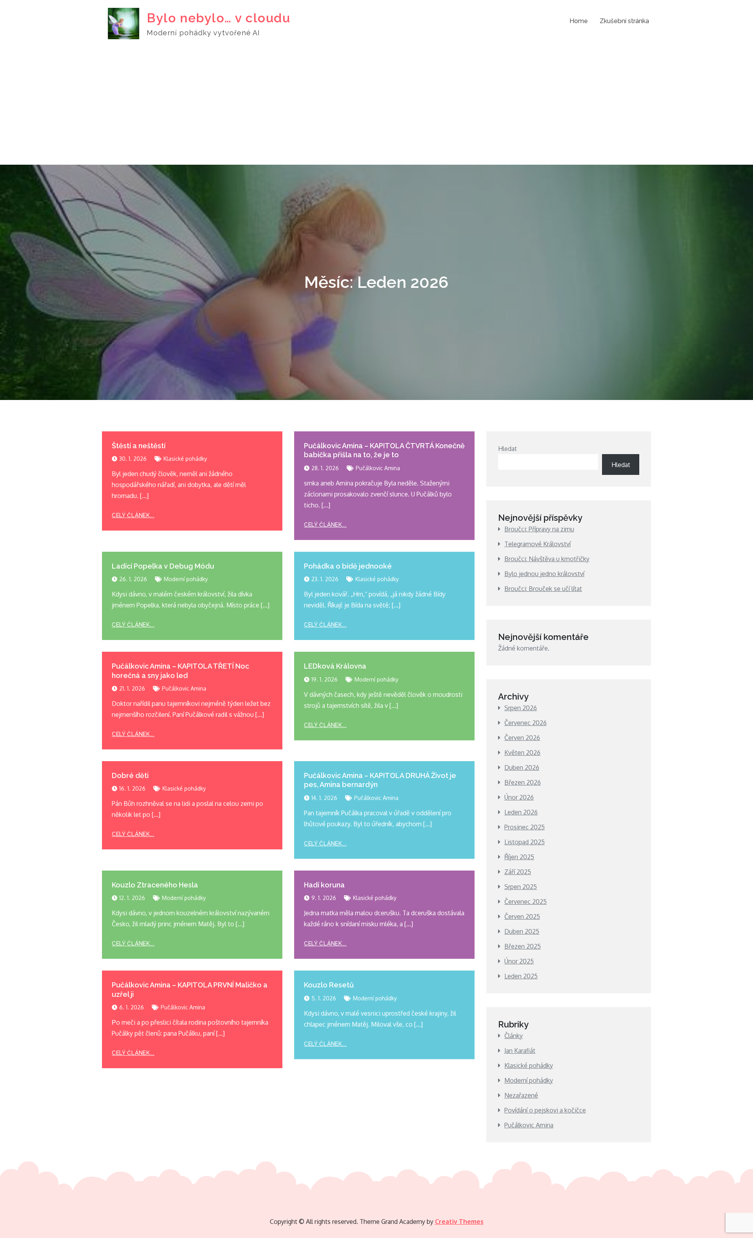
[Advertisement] (376, 106)
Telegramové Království (537, 544)
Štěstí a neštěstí (139, 446)
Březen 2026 (522, 782)
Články (513, 1036)
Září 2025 (517, 872)
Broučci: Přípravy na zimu (539, 529)
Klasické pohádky (185, 458)
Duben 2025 (521, 931)
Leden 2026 (521, 812)
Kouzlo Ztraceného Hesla (155, 885)
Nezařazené (521, 1095)
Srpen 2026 (520, 708)
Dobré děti (130, 775)
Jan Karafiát (519, 1050)
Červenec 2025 (525, 901)
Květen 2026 (522, 752)
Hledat (507, 449)
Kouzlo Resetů (329, 985)
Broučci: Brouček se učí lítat (543, 589)
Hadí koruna (324, 885)
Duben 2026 (521, 767)
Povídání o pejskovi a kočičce (545, 1110)
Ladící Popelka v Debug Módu (163, 566)
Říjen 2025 (519, 857)
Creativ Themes (459, 1221)
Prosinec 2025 (524, 827)
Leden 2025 (521, 976)
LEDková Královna (335, 666)
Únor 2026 (519, 797)
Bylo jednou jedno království (544, 574)
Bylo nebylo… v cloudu (219, 18)
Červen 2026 (522, 738)
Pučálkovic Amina (378, 468)
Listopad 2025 (524, 842)
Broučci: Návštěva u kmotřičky (546, 559)
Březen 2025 (522, 946)
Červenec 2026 (525, 723)
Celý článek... (133, 515)
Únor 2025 (519, 961)
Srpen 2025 (520, 887)
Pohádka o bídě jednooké (348, 566)
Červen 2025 (522, 916)
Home (578, 21)
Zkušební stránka (624, 21)
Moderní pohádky (186, 579)
